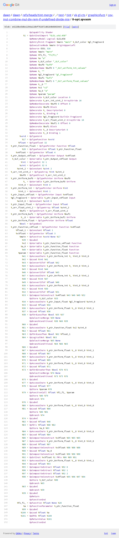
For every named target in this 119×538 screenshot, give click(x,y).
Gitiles (19, 533)
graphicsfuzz (96, 15)
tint (68, 15)
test (61, 15)
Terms (36, 533)
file (66, 26)
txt (106, 533)
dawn (6, 15)
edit (75, 26)
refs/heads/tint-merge (38, 15)
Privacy (27, 533)
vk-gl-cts (79, 15)
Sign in (112, 4)
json (113, 533)
